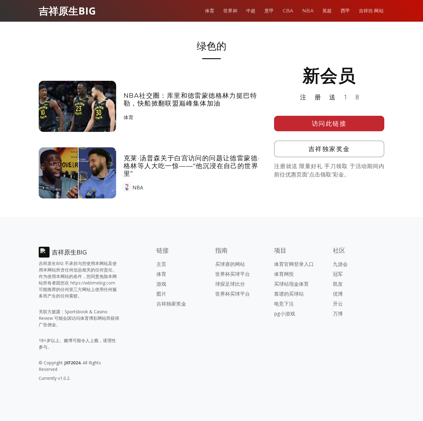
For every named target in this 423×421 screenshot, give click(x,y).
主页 (161, 264)
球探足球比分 (230, 283)
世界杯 (230, 11)
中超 (251, 11)
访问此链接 (329, 123)
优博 (338, 293)
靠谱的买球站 (289, 293)
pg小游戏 (284, 313)
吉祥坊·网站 (371, 11)
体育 (210, 11)
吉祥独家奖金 (329, 149)
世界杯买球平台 (232, 274)
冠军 (338, 274)
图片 (161, 293)
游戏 (161, 283)
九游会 (340, 264)
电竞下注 (284, 303)
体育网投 (284, 274)
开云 (338, 303)
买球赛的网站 (230, 264)
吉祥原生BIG (67, 10)
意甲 (269, 11)
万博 (338, 313)
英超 (327, 11)
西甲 (345, 11)
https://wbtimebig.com (92, 283)
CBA (288, 11)
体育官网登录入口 (294, 264)
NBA (308, 11)
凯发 (338, 283)
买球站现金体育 (291, 283)
